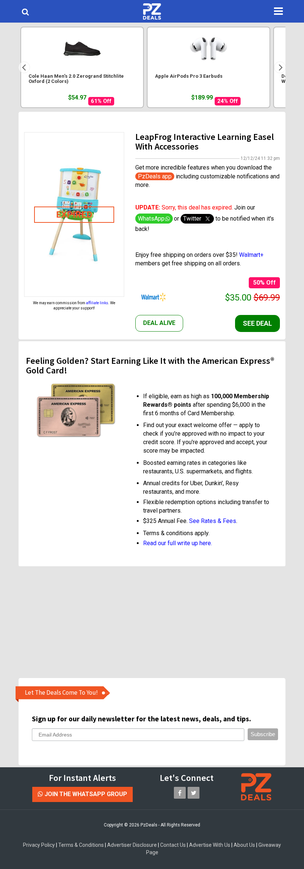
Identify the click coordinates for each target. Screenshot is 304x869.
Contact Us (173, 845)
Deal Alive (159, 322)
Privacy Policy (39, 845)
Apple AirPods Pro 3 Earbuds (188, 76)
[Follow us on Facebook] (180, 793)
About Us (244, 845)
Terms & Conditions (81, 845)
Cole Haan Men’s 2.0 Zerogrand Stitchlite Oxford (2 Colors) (76, 79)
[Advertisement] (157, 621)
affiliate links (97, 303)
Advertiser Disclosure (132, 845)
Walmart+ (251, 254)
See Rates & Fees (212, 520)
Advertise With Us (209, 845)
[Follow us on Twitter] (193, 793)
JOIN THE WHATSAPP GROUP (85, 794)
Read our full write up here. (177, 543)
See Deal (257, 323)
